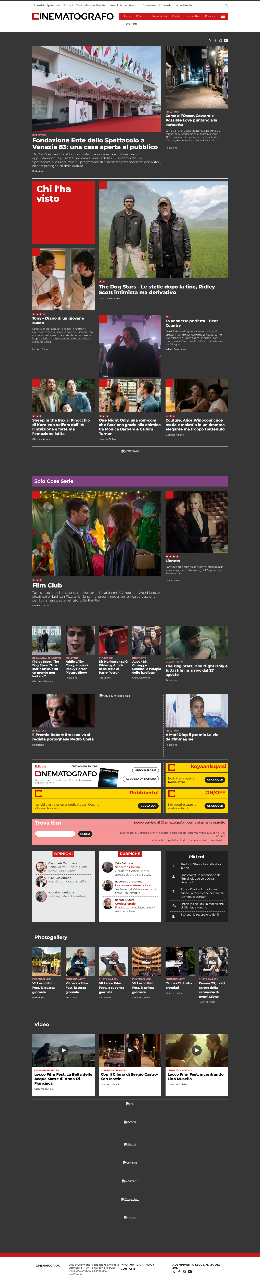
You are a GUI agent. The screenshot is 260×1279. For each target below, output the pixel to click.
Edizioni (68, 5)
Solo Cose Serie (53, 481)
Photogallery (50, 937)
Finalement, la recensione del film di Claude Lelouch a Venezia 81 (201, 878)
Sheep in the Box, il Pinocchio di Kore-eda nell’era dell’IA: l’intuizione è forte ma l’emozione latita (61, 427)
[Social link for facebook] (215, 40)
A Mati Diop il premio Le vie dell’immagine (192, 737)
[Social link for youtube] (226, 40)
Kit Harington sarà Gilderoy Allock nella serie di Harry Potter (113, 667)
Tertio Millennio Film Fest (91, 5)
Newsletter (192, 16)
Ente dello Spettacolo (47, 5)
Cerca (85, 834)
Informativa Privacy (137, 1264)
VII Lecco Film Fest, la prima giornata (143, 987)
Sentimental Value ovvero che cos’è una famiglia (135, 891)
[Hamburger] (223, 16)
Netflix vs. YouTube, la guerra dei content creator (68, 868)
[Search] (226, 6)
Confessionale (125, 903)
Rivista (176, 16)
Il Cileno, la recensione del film (202, 914)
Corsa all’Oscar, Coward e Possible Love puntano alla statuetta (191, 120)
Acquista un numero (141, 778)
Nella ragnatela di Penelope (67, 896)
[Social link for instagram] (220, 40)
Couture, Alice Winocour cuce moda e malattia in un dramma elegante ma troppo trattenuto (195, 424)
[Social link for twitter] (210, 40)
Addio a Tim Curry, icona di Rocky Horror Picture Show (77, 667)
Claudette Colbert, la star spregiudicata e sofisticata (133, 872)
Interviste (139, 658)
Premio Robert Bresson (124, 5)
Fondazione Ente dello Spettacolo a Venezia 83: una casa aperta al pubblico (95, 144)
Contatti (128, 1268)
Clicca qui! (215, 779)
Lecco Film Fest (184, 5)
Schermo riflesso (127, 867)
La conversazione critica (133, 885)
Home (127, 16)
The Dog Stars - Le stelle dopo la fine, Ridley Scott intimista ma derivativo (157, 289)
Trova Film (130, 23)
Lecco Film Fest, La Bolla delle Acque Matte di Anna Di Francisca (63, 1079)
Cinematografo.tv (46, 1070)
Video (41, 1024)
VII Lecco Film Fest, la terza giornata (77, 987)
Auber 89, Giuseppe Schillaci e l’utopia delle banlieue (146, 667)
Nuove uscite (174, 662)
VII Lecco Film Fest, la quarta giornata (43, 987)
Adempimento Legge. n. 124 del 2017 (196, 1266)
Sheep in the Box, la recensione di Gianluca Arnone (202, 905)
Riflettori (141, 16)
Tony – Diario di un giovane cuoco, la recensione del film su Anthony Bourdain (202, 893)
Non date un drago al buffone (68, 881)
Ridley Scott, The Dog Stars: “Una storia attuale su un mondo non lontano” (45, 669)
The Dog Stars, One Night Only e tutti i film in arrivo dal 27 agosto (197, 670)
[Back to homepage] (48, 1265)
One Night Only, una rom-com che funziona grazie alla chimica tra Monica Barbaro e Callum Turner (130, 427)
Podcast (210, 16)
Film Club (47, 585)
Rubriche (130, 854)
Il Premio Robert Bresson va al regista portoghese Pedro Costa (63, 737)
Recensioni (159, 16)
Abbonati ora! (145, 770)
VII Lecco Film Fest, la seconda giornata (111, 987)
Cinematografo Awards (157, 5)
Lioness (173, 561)
